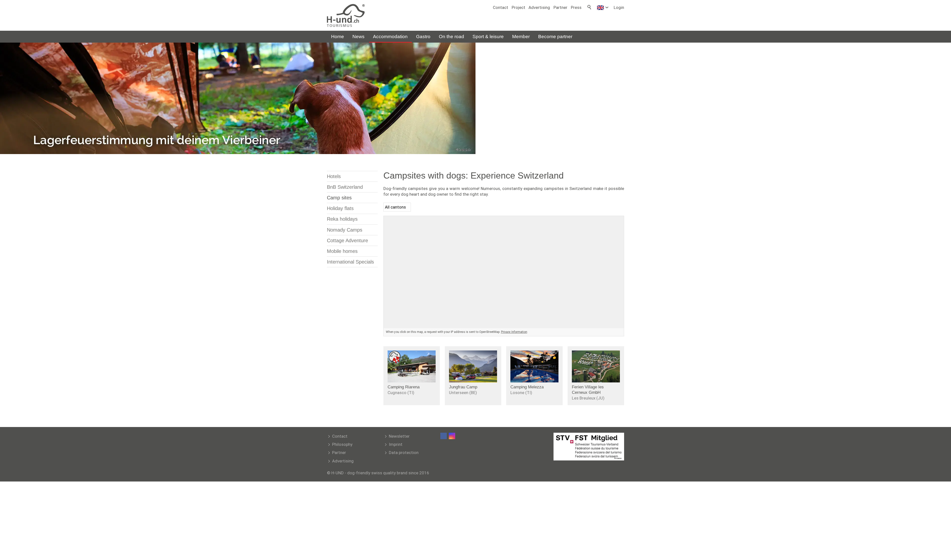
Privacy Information (514, 332)
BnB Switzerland (345, 187)
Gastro (423, 36)
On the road (451, 36)
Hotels (334, 176)
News (358, 36)
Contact (500, 7)
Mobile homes (342, 251)
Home (337, 36)
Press (576, 7)
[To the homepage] (346, 15)
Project (518, 7)
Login (619, 7)
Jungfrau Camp (463, 387)
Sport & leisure (488, 36)
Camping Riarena (404, 387)
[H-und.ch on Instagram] (452, 436)
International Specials (350, 262)
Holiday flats (340, 208)
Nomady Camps (344, 230)
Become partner (555, 36)
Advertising (539, 7)
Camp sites (339, 197)
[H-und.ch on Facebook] (443, 436)
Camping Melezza (527, 387)
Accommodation (390, 36)
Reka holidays (342, 219)
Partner (560, 7)
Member (521, 36)
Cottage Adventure (347, 240)
